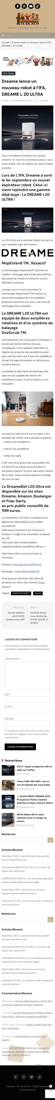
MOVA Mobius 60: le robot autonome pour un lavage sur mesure (32, 818)
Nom (8, 694)
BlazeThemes (29, 1090)
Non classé (8, 73)
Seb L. (7, 100)
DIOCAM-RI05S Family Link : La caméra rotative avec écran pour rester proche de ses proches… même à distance (25, 1051)
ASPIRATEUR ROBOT (21, 593)
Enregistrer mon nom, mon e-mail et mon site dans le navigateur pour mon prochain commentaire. (27, 734)
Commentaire (12, 658)
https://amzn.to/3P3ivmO (26, 564)
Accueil (5, 42)
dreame (38, 593)
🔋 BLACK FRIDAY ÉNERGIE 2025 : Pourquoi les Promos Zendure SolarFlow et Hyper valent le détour (35, 799)
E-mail (9, 706)
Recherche (9, 834)
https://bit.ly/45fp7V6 (27, 571)
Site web (9, 718)
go (50, 840)
